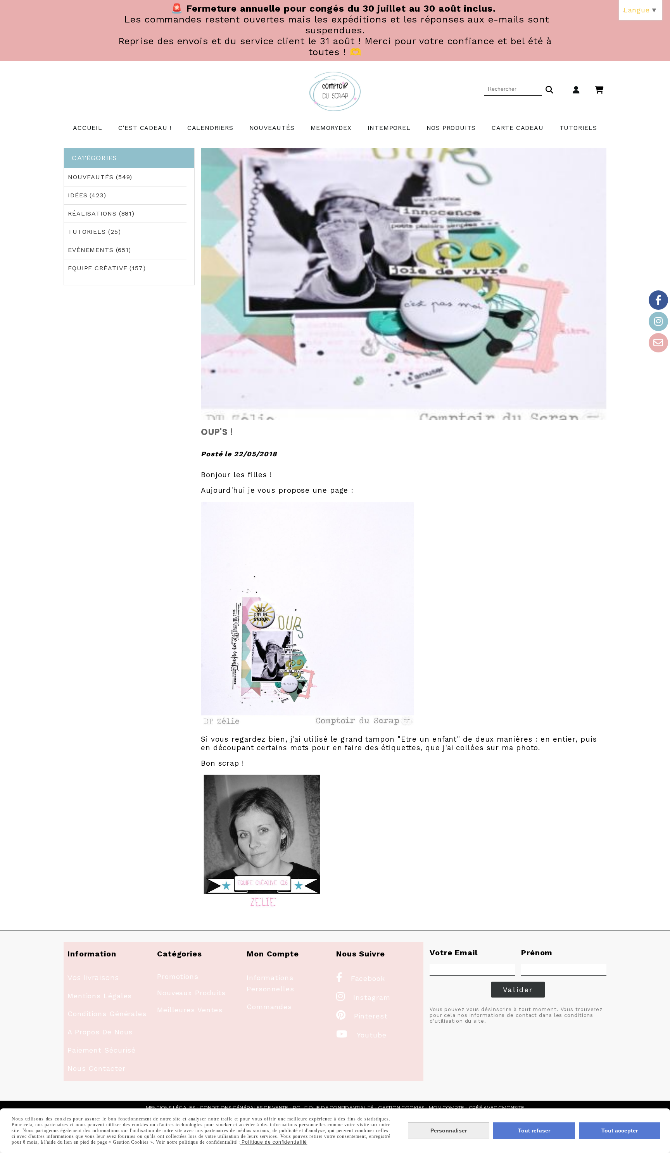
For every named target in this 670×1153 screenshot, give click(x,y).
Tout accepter (619, 1130)
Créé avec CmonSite (496, 1107)
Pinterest (362, 1016)
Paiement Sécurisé (101, 1050)
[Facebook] (658, 300)
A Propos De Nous (100, 1032)
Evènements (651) (99, 250)
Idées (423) (87, 195)
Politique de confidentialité (333, 1107)
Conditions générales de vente (244, 1107)
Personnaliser (448, 1130)
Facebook (360, 978)
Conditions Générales (107, 1014)
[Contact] (658, 342)
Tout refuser (534, 1130)
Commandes (269, 1007)
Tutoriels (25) (94, 231)
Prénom (537, 952)
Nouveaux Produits (191, 993)
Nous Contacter (96, 1068)
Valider (518, 990)
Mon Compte (446, 1107)
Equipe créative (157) (107, 268)
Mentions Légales (99, 996)
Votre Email (454, 952)
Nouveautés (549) (100, 177)
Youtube (361, 1035)
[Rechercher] (549, 89)
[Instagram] (658, 321)
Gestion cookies (401, 1107)
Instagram (363, 997)
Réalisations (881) (101, 213)
